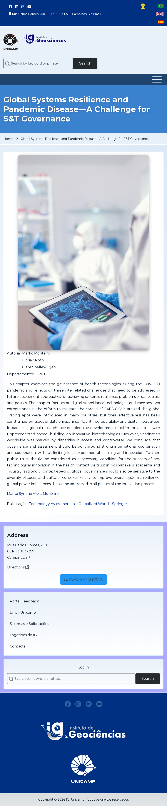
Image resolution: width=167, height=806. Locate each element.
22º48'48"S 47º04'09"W (83, 579)
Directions (16, 567)
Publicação (17, 504)
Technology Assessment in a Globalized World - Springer (78, 504)
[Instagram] (78, 704)
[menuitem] (83, 601)
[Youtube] (99, 704)
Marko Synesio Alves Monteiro (33, 494)
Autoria (13, 353)
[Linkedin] (88, 704)
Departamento (20, 374)
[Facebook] (67, 704)
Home (8, 139)
